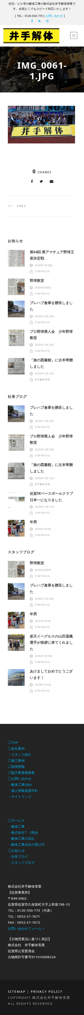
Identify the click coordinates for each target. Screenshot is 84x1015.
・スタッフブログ (21, 862)
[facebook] (32, 21)
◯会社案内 (16, 748)
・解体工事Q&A (20, 784)
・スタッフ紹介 (19, 754)
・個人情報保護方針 (23, 790)
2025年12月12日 (44, 373)
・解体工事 (16, 826)
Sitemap (17, 991)
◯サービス (16, 820)
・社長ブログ (18, 856)
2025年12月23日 (44, 316)
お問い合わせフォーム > (26, 928)
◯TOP (13, 742)
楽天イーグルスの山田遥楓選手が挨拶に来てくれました (51, 642)
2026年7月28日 (44, 265)
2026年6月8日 (43, 287)
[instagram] (47, 21)
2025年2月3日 (43, 529)
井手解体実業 (42, 379)
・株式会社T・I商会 (23, 832)
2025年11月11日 (44, 506)
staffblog (42, 271)
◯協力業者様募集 (21, 772)
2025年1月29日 (44, 656)
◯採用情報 (16, 766)
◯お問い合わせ (19, 778)
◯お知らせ (16, 850)
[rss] (39, 21)
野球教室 (37, 280)
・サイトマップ (19, 796)
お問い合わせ (54, 16)
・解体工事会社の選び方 (26, 844)
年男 (33, 521)
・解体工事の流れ (21, 838)
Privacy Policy (46, 991)
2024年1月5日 (43, 684)
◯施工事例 (16, 760)
